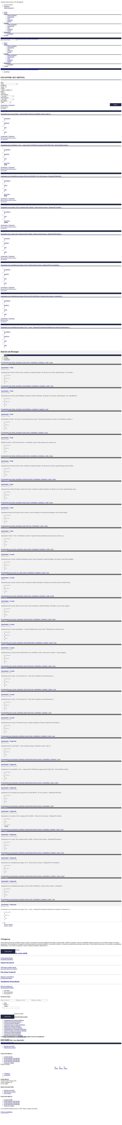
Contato (6, 35)
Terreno (9, 21)
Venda (5, 13)
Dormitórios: (4, 101)
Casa (8, 18)
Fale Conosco (7, 1093)
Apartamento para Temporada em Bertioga (15, 1029)
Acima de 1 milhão (9, 1063)
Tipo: (2, 82)
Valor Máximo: (5, 97)
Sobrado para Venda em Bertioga (12, 1021)
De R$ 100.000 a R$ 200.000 (12, 1058)
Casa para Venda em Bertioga (12, 1023)
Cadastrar (7, 1016)
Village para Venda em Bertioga (12, 1026)
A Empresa (10, 34)
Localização (7, 1075)
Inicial (5, 12)
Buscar (115, 104)
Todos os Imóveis (12, 15)
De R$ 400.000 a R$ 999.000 (12, 1061)
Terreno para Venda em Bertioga (12, 1032)
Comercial (10, 20)
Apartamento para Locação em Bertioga (14, 1024)
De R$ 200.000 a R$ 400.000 (12, 1060)
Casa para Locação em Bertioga (12, 1033)
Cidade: (3, 88)
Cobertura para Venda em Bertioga (13, 1027)
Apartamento (10, 17)
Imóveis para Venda (9, 38)
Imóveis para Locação (20, 38)
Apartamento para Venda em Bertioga (14, 1020)
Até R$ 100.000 (8, 1057)
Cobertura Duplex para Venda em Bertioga (15, 1030)
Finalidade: (3, 85)
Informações (7, 32)
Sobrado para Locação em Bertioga (13, 1035)
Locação (6, 23)
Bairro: (2, 91)
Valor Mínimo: (4, 94)
